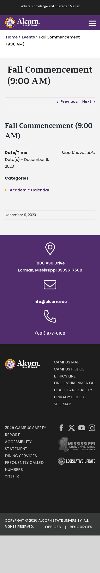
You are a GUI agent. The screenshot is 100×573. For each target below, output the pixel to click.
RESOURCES (81, 527)
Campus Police (69, 369)
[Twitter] (71, 427)
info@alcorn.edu (50, 301)
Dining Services (21, 456)
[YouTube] (81, 427)
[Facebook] (61, 427)
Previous (69, 101)
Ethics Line (65, 376)
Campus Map (67, 362)
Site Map (62, 404)
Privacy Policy (69, 397)
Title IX (12, 476)
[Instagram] (92, 427)
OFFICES (53, 527)
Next (86, 101)
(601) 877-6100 (50, 333)
